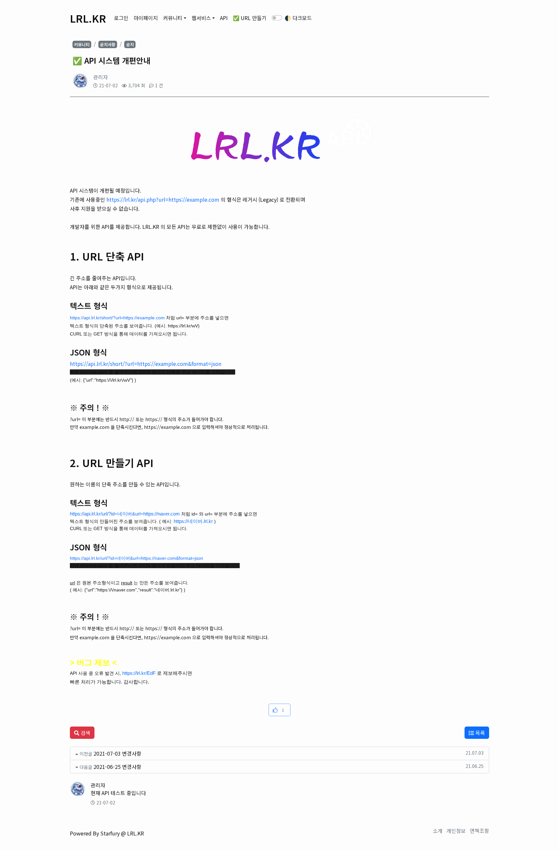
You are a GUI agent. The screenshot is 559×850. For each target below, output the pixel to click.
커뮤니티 (172, 18)
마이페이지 (146, 18)
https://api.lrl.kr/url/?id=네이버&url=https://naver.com (125, 513)
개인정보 (456, 830)
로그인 (121, 18)
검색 (84, 733)
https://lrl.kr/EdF (139, 673)
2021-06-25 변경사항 (117, 766)
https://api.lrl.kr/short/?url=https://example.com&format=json (145, 363)
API (224, 18)
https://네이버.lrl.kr (193, 521)
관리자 (100, 77)
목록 (479, 733)
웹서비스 (201, 18)
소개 (438, 830)
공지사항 (107, 44)
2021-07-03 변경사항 (117, 753)
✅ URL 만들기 (250, 18)
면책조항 (479, 830)
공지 (130, 44)
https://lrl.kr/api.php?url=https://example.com (162, 199)
